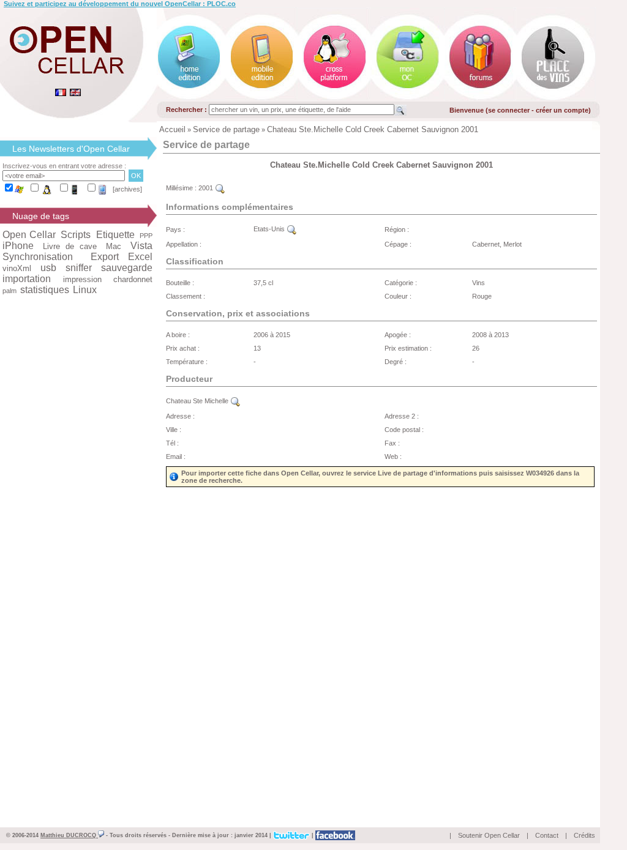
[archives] (127, 189)
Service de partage (226, 129)
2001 (206, 188)
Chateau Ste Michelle (198, 400)
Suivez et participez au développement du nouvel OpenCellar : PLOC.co (120, 3)
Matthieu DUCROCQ (69, 835)
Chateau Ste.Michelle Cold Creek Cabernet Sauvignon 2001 (372, 129)
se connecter (509, 110)
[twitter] (291, 834)
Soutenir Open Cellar (489, 835)
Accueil (172, 129)
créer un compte (562, 110)
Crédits (584, 835)
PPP (146, 235)
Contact (546, 835)
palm (9, 290)
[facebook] (335, 834)
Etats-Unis (270, 229)
